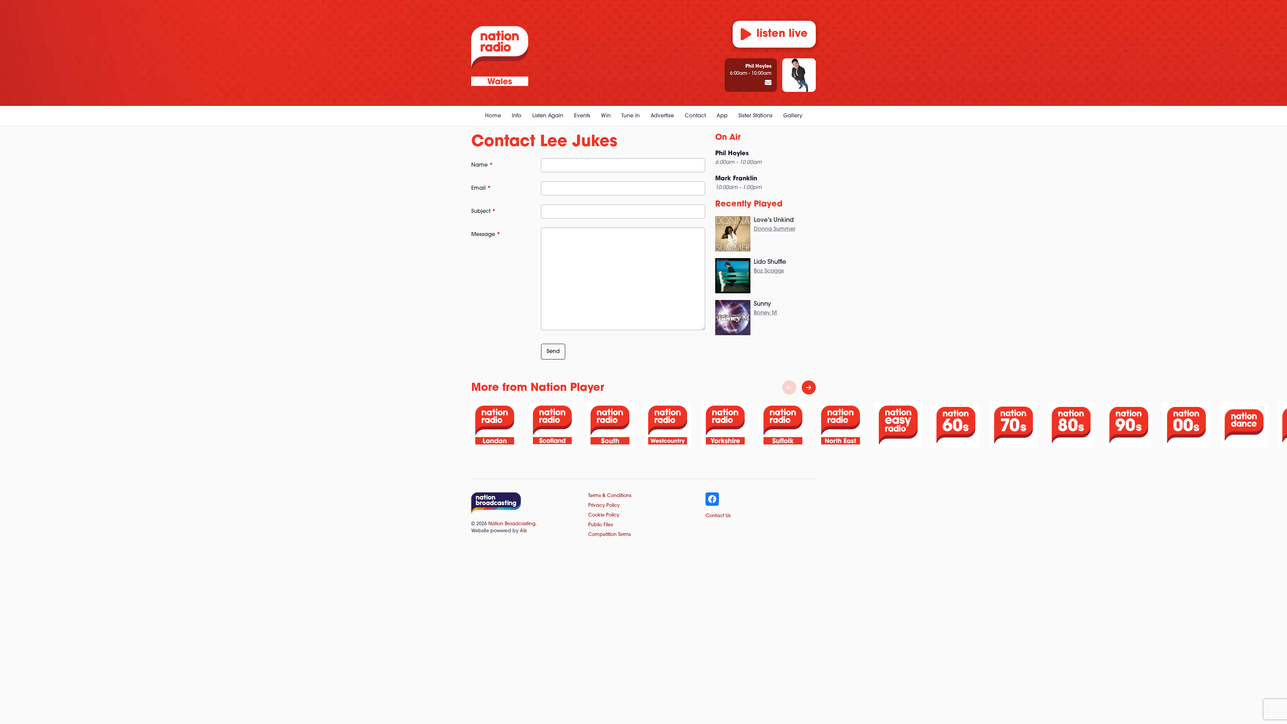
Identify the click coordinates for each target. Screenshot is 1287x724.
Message (485, 234)
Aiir (523, 531)
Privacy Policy (604, 505)
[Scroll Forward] (809, 387)
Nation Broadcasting (512, 524)
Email (481, 188)
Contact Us (718, 516)
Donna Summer (774, 229)
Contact (695, 116)
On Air (728, 138)
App (722, 116)
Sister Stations (755, 116)
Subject (483, 211)
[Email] (768, 83)
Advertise (662, 116)
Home (493, 116)
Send (553, 351)
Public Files (600, 525)
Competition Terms (609, 534)
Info (517, 116)
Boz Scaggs (769, 271)
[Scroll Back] (789, 387)
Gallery (792, 116)
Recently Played (749, 204)
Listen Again (547, 116)
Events (582, 116)
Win (606, 116)
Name (482, 165)
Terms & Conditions (609, 495)
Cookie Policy (603, 515)
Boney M (765, 313)
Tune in (630, 116)
